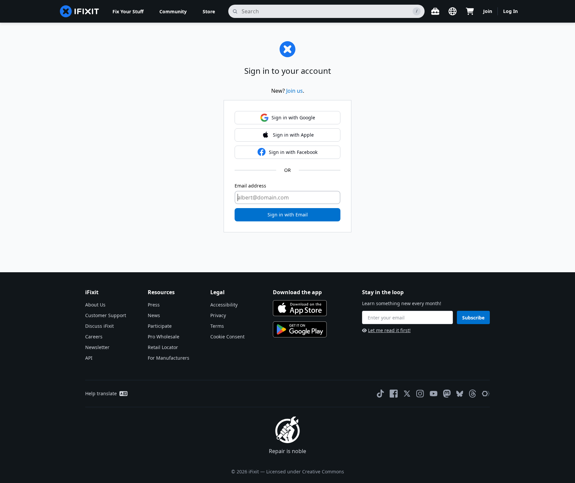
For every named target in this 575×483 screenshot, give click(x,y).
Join (487, 11)
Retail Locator (163, 347)
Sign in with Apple (293, 135)
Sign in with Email (288, 214)
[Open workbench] (435, 11)
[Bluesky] (459, 393)
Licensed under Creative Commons (305, 471)
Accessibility (224, 305)
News (154, 315)
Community (173, 11)
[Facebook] (394, 394)
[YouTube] (434, 394)
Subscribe (473, 317)
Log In (510, 11)
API (89, 358)
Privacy (218, 315)
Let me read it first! (389, 330)
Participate (160, 326)
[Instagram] (420, 394)
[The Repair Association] (486, 394)
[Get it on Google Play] (300, 329)
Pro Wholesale (163, 336)
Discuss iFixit (99, 326)
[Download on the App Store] (300, 308)
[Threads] (473, 394)
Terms (217, 326)
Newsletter (97, 347)
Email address (250, 185)
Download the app (297, 292)
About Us (95, 305)
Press (154, 305)
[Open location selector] (452, 11)
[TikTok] (380, 394)
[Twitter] (407, 394)
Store (209, 11)
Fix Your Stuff (127, 11)
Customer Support (105, 315)
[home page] (79, 11)
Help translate (101, 393)
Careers (93, 336)
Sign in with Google (293, 117)
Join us (294, 90)
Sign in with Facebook (293, 152)
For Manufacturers (168, 358)
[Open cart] (470, 11)
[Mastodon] (447, 394)
